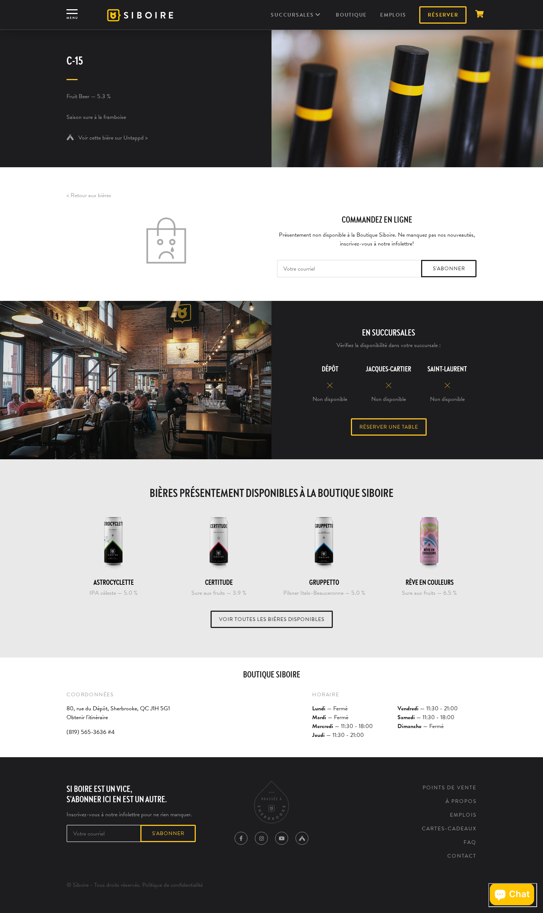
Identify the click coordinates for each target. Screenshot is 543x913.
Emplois (393, 15)
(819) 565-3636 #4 (90, 732)
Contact (462, 856)
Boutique (351, 15)
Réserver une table (388, 427)
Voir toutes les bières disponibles (271, 619)
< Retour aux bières (88, 195)
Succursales (293, 15)
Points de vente (450, 788)
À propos (461, 801)
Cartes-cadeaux (449, 829)
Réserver (443, 15)
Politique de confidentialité (172, 885)
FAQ (470, 842)
